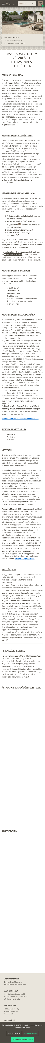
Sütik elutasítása (30, 1033)
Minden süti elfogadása (22, 1039)
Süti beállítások (14, 1033)
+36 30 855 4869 (21, 996)
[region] (22, 1032)
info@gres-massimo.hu (12, 999)
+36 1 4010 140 (9, 996)
